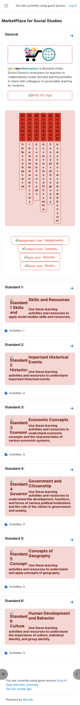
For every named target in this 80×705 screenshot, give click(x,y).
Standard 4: (14, 468)
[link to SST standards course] (40, 95)
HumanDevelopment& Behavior (57, 182)
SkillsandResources (22, 165)
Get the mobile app (19, 689)
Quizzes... (49, 257)
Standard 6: (14, 601)
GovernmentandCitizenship (43, 177)
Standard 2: (14, 345)
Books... (50, 265)
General (11, 34)
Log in (73, 5)
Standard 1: (14, 287)
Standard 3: (14, 407)
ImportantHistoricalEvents (29, 173)
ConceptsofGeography (50, 173)
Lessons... (51, 249)
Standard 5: (14, 538)
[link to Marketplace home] (40, 54)
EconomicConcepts (36, 169)
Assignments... (55, 240)
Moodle (28, 699)
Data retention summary (22, 684)
